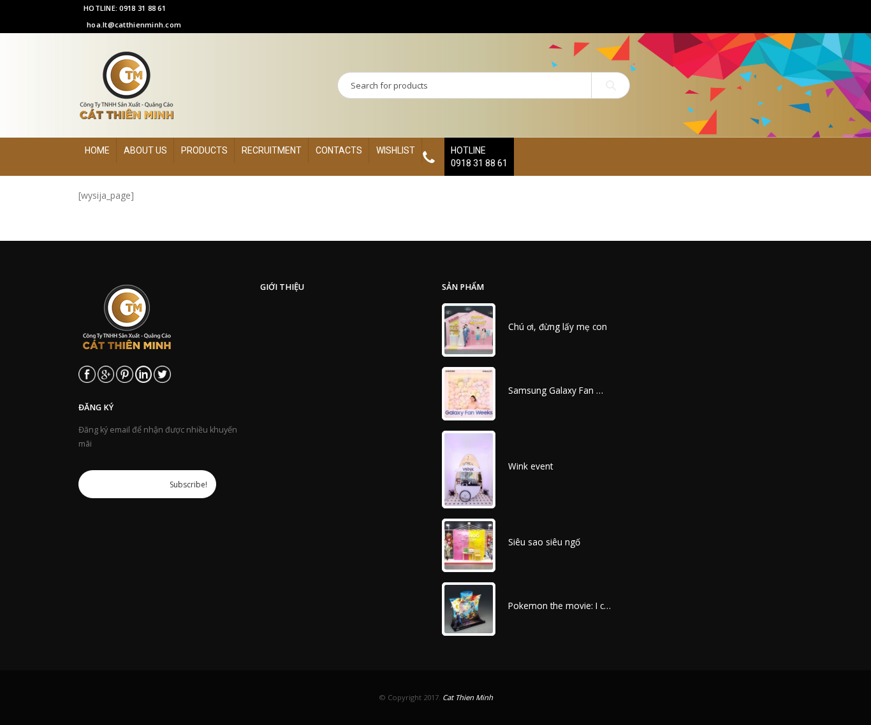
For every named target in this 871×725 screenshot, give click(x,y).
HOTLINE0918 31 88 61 (479, 156)
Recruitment (272, 150)
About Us (145, 150)
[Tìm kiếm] (610, 85)
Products (204, 150)
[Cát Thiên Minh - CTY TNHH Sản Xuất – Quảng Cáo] (126, 85)
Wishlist (395, 150)
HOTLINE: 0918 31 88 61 (125, 8)
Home (97, 150)
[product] (468, 330)
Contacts (339, 150)
